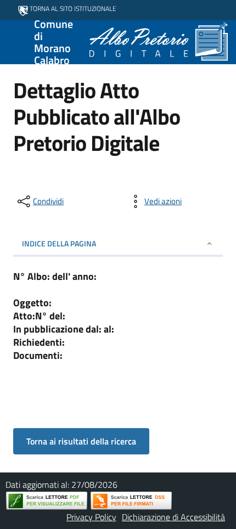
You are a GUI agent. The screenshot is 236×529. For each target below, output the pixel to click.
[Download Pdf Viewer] (46, 500)
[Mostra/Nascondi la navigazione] (13, 41)
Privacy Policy (91, 517)
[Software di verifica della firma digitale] (131, 500)
